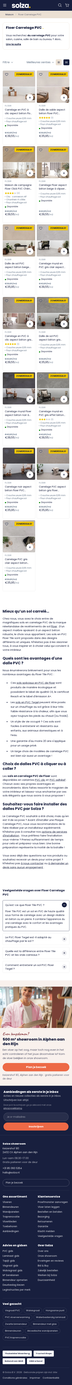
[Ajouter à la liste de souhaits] (6, 74)
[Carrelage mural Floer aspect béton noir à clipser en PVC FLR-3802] (19, 388)
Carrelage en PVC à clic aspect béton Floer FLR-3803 (19, 111)
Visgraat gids (10, 1265)
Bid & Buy (43, 1265)
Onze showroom (47, 1256)
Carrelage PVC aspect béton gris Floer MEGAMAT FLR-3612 (52, 488)
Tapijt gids (9, 1260)
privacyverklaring (12, 1108)
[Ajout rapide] (29, 97)
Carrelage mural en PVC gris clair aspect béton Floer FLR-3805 (51, 265)
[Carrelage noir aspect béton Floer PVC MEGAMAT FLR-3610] (19, 464)
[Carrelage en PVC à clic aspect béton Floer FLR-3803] (19, 87)
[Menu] (5, 5)
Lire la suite (13, 44)
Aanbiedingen (11, 1231)
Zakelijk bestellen (48, 1270)
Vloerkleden (10, 1221)
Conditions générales (15, 1377)
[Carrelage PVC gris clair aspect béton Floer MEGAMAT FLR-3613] (19, 536)
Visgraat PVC (12, 1310)
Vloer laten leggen (49, 1207)
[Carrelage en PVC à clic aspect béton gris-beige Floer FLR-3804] (19, 313)
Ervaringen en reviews (51, 1260)
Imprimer (35, 1377)
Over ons (43, 1251)
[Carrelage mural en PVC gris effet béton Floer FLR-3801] (53, 388)
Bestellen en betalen (50, 1212)
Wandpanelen (11, 1212)
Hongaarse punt (55, 1310)
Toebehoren (10, 1226)
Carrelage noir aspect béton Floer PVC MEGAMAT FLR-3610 (18, 488)
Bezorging (43, 1216)
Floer (8, 105)
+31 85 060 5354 (12, 1168)
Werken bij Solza (47, 1275)
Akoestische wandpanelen (42, 1330)
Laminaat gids (11, 1256)
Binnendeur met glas (45, 1324)
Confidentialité (51, 1377)
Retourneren (45, 1221)
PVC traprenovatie (15, 1337)
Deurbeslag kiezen (13, 1285)
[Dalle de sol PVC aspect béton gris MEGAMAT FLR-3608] (53, 313)
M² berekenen (11, 1275)
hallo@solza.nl (11, 1172)
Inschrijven (36, 1126)
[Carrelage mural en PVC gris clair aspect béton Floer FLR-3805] (53, 240)
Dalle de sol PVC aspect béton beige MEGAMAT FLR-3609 (17, 265)
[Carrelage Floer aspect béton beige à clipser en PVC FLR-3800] (53, 162)
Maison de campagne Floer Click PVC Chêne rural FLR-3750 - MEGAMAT (18, 187)
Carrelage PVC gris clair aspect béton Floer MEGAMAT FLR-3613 (17, 561)
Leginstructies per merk (16, 1289)
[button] (60, 5)
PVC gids (8, 1251)
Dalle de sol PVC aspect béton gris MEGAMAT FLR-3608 (51, 338)
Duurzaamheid (46, 1280)
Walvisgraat (33, 1310)
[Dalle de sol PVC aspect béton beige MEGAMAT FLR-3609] (19, 240)
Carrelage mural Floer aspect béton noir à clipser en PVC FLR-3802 (18, 413)
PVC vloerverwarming (17, 1317)
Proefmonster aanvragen (53, 1202)
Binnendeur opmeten (15, 1280)
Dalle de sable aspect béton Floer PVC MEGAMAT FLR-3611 (52, 111)
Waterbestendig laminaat (50, 1317)
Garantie (43, 1226)
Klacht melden (46, 1231)
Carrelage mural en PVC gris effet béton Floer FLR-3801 (51, 413)
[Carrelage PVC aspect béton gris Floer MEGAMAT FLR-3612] (53, 464)
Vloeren (7, 1202)
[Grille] (66, 62)
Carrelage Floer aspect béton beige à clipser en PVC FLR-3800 (53, 187)
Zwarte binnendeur (16, 1324)
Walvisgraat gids (12, 1270)
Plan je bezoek (36, 1067)
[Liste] (59, 62)
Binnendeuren (11, 1207)
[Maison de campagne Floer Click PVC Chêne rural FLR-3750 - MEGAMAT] (19, 162)
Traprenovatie (11, 1216)
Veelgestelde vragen (50, 1236)
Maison (9, 14)
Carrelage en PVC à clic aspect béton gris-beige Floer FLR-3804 (19, 338)
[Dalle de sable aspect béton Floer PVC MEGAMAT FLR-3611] (53, 87)
